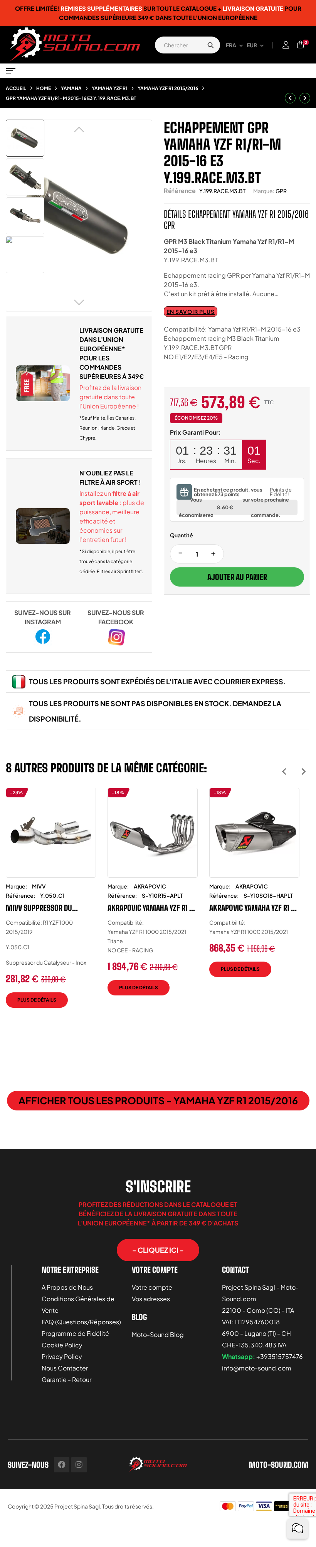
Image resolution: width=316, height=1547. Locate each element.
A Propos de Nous (67, 1287)
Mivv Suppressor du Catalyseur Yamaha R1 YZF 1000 (47, 908)
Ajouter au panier (237, 577)
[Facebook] (61, 1464)
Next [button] (303, 771)
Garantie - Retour (66, 1379)
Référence (180, 191)
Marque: (263, 190)
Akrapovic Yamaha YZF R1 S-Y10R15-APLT (152, 908)
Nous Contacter (65, 1368)
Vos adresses (151, 1299)
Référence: (20, 895)
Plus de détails (36, 1000)
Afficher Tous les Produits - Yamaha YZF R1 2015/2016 (158, 1100)
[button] (158, 1250)
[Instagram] (79, 1464)
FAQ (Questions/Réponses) (81, 1322)
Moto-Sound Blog (158, 1334)
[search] (210, 45)
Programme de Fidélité (75, 1333)
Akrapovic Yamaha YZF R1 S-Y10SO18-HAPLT (253, 908)
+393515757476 (279, 1356)
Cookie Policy (62, 1345)
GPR (281, 190)
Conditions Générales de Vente (78, 1304)
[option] (51, 903)
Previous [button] (284, 771)
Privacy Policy (62, 1356)
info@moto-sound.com (256, 1368)
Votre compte (152, 1287)
